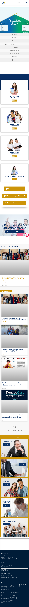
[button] (26, 2)
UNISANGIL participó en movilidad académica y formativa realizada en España (13, 278)
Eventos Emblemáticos (14, 430)
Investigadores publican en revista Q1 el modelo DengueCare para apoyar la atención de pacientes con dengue (13, 416)
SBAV (12, 44)
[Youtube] (19, 586)
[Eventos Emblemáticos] (14, 426)
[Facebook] (19, 584)
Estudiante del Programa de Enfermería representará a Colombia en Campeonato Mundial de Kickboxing (13, 384)
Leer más (6, 444)
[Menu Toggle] (19, 2)
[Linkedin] (25, 584)
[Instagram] (23, 584)
